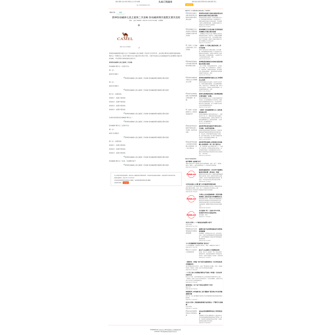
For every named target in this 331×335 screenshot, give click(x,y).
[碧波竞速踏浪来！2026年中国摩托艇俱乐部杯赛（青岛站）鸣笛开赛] (191, 174)
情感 (129, 1)
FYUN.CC (161, 330)
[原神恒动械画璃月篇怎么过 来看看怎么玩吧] (192, 79)
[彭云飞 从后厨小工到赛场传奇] (192, 251)
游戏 (208, 1)
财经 (199, 1)
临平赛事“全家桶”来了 (193, 161)
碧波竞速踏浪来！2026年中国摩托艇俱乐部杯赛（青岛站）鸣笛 (211, 171)
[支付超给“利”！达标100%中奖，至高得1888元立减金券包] (191, 215)
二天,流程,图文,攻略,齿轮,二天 (198, 10)
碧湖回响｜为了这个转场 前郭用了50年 (199, 285)
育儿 (215, 1)
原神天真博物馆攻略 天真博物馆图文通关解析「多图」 (211, 95)
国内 (117, 1)
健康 (138, 1)
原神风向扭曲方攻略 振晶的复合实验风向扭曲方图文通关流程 (211, 14)
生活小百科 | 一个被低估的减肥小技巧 (199, 222)
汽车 (135, 1)
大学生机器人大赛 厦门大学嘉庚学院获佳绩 (201, 184)
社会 (123, 1)
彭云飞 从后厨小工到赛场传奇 (209, 250)
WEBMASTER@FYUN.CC (170, 331)
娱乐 (196, 1)
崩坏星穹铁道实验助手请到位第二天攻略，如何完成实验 (210, 127)
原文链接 (126, 182)
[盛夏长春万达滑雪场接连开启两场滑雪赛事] (192, 231)
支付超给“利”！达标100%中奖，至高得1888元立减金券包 (210, 211)
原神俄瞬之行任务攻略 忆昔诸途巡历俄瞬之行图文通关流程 (211, 30)
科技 (205, 1)
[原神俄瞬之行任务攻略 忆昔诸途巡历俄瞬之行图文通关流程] (192, 32)
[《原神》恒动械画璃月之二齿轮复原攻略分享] (192, 112)
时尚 (126, 1)
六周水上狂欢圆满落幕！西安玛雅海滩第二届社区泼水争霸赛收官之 (210, 195)
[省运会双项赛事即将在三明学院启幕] (192, 313)
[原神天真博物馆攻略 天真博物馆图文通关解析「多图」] (192, 97)
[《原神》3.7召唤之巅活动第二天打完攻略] (192, 47)
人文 (132, 1)
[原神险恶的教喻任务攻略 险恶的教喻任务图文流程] (192, 63)
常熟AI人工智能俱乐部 (174, 330)
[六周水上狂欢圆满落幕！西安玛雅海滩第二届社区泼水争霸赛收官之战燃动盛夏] (191, 199)
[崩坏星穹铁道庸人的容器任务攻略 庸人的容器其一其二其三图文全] (192, 145)
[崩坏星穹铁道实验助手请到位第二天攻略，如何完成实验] (192, 129)
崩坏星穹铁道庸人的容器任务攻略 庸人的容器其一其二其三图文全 (210, 143)
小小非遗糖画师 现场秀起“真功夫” (197, 243)
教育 (211, 1)
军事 (202, 1)
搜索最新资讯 (189, 4)
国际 (120, 1)
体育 (193, 1)
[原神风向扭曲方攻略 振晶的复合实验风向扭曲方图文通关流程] (192, 16)
